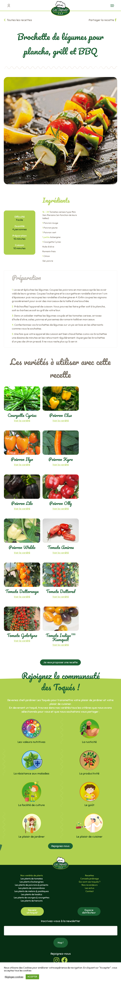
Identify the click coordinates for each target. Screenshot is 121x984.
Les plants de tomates (32, 878)
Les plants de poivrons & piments (31, 885)
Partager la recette (102, 20)
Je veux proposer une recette (60, 662)
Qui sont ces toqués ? (89, 881)
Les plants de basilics (31, 894)
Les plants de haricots (32, 900)
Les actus (89, 888)
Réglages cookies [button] (14, 976)
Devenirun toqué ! (32, 911)
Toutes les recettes (19, 20)
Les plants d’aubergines (31, 881)
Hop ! (60, 942)
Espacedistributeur (89, 911)
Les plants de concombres (31, 888)
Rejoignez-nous (60, 846)
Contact (90, 891)
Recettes (89, 875)
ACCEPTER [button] (32, 976)
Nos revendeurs (90, 885)
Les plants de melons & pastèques (31, 891)
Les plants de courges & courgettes (31, 897)
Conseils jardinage (89, 878)
